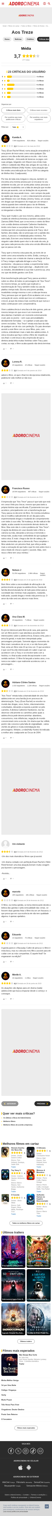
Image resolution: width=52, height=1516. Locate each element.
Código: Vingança (8, 1390)
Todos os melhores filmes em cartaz (26, 1223)
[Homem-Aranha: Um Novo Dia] (5, 1152)
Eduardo (16, 934)
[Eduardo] (5, 936)
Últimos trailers (26, 1341)
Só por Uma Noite (8, 1385)
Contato (26, 1495)
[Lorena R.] (5, 363)
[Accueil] (23, 3)
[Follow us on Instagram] (26, 1451)
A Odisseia (41, 1148)
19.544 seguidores (19, 492)
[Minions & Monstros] (31, 1174)
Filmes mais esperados (26, 1428)
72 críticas (29, 938)
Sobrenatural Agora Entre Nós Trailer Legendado (13, 1299)
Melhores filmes (9, 1121)
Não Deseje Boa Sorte (28, 1355)
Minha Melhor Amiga (10, 1380)
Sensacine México (34, 1486)
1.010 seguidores (18, 686)
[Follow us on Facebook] (11, 1451)
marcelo (16, 892)
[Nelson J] (5, 572)
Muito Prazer (6, 1400)
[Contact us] (40, 1451)
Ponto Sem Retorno (9, 1414)
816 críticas (31, 141)
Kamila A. (17, 137)
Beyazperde (9, 1486)
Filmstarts (20, 1482)
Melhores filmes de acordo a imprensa (17, 1125)
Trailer (13, 1167)
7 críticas (28, 620)
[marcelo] (5, 893)
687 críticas (32, 492)
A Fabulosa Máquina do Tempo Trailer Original (39, 1299)
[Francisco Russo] (5, 489)
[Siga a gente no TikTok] (33, 1451)
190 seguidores (18, 895)
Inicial (4, 26)
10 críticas (29, 365)
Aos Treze (22, 32)
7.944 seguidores (18, 141)
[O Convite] (5, 1199)
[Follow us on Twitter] (18, 1451)
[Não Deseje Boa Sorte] (9, 1365)
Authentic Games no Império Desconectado (42, 1198)
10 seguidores (17, 620)
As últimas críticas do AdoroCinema (17, 1118)
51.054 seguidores (19, 573)
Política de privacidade (19, 1497)
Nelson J (16, 570)
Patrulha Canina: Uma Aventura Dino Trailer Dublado (39, 1266)
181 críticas (30, 895)
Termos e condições (38, 1495)
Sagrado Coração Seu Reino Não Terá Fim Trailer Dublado (13, 1333)
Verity (3, 1395)
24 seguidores (17, 365)
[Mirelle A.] (5, 976)
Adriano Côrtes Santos (23, 682)
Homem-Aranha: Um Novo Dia (18, 1149)
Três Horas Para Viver (10, 1405)
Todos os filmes (26, 26)
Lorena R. (17, 362)
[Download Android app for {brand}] (30, 1467)
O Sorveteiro (6, 1419)
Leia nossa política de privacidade (15, 1511)
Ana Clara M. (18, 617)
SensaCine (38, 1482)
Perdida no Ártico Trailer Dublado (39, 1333)
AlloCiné (5, 1482)
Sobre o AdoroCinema (13, 1495)
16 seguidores (17, 978)
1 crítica (28, 978)
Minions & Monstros (41, 1171)
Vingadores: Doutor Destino (12, 1410)
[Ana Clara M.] (5, 618)
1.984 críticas (33, 573)
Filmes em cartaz (13, 26)
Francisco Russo (21, 488)
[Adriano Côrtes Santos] (5, 683)
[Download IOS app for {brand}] (22, 1467)
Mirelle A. (16, 975)
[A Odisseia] (31, 1152)
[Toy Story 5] (5, 1174)
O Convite (15, 1195)
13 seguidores (17, 938)
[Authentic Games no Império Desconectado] (31, 1199)
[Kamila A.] (5, 138)
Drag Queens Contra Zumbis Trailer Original (13, 1266)
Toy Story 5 (16, 1170)
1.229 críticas (32, 686)
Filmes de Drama (38, 26)
